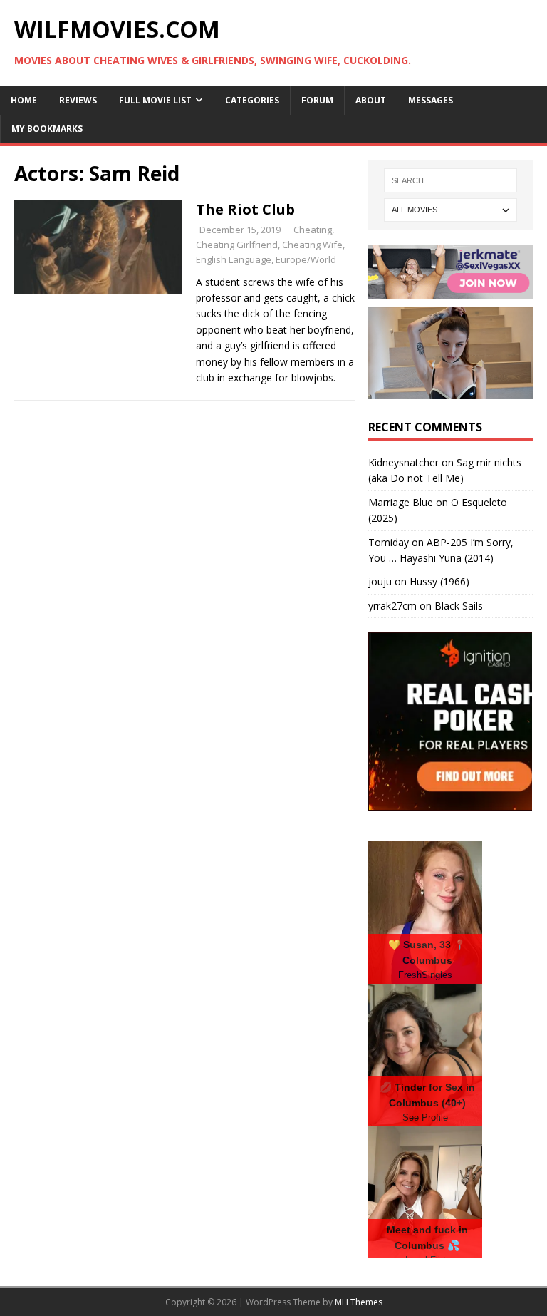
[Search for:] (450, 180)
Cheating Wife (312, 244)
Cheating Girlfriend (237, 244)
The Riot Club (245, 209)
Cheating (312, 229)
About (370, 100)
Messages (430, 100)
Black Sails (458, 605)
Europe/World (306, 259)
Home (24, 100)
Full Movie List (155, 100)
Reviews (78, 100)
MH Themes (358, 1302)
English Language (233, 259)
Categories (252, 100)
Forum (317, 100)
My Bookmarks (47, 129)
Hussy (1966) (439, 581)
